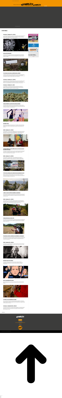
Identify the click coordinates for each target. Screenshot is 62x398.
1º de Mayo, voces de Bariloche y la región (9, 299)
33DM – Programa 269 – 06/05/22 (8, 242)
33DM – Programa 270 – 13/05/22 (8, 199)
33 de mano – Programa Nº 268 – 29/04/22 (10, 305)
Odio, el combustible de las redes (8, 280)
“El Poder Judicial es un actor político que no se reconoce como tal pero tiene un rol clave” (13, 149)
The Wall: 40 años (6, 123)
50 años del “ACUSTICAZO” (7, 53)
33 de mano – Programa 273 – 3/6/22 (9, 84)
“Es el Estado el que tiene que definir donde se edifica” (12, 73)
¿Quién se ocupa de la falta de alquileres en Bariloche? (11, 192)
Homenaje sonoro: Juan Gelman (8, 260)
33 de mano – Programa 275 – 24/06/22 (9, 34)
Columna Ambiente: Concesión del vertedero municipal (11, 103)
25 (4, 312)
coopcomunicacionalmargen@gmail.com (20, 322)
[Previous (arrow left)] (0, 397)
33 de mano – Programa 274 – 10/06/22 (9, 79)
